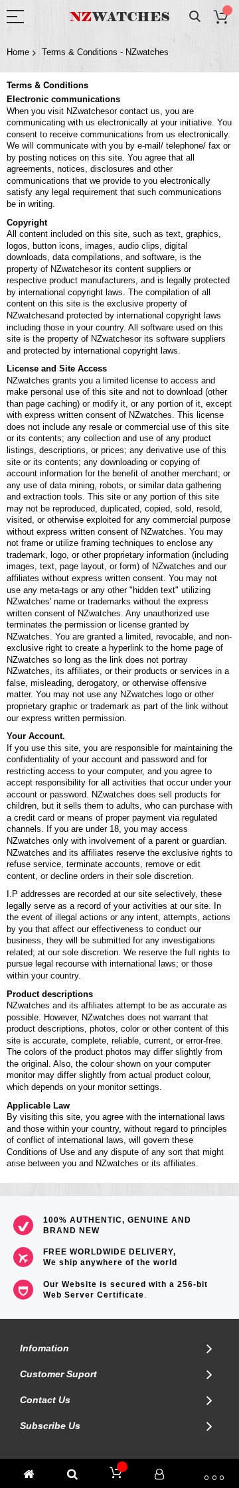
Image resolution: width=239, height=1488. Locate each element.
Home (18, 52)
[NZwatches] (119, 16)
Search (194, 17)
